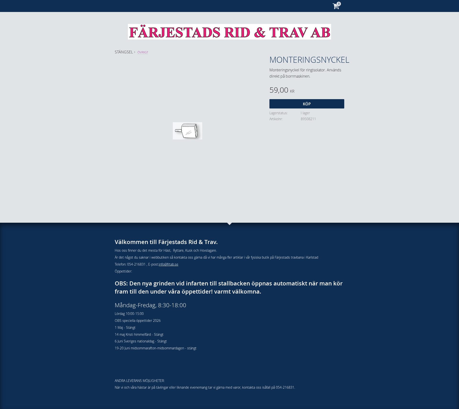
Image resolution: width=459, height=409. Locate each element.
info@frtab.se (168, 264)
